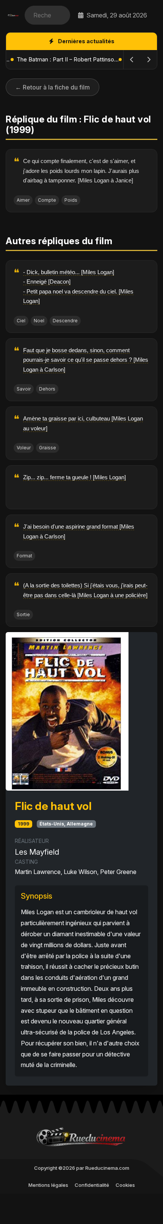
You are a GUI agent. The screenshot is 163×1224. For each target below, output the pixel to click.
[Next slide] (148, 59)
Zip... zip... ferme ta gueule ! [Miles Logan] (74, 477)
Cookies (125, 1185)
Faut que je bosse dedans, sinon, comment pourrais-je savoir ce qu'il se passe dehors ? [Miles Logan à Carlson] (85, 360)
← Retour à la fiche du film (52, 87)
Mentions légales (48, 1185)
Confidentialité (92, 1185)
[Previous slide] (132, 59)
